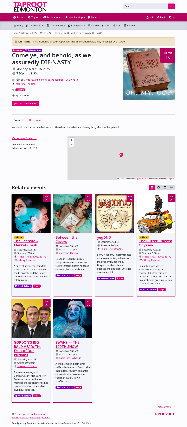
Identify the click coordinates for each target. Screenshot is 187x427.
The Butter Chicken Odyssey (155, 242)
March (43, 33)
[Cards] (152, 187)
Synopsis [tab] (19, 120)
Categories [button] (77, 25)
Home (15, 33)
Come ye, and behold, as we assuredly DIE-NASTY (51, 79)
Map (118, 25)
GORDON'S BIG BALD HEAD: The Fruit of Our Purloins (27, 348)
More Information (27, 103)
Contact (24, 417)
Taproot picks (36, 25)
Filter (107, 25)
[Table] (165, 187)
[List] (171, 187)
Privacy (46, 417)
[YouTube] (163, 414)
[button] (171, 17)
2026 (34, 33)
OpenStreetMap (142, 178)
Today (19, 25)
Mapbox (171, 178)
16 (50, 33)
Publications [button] (53, 17)
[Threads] (173, 414)
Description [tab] (35, 120)
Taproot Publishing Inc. (33, 414)
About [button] (94, 17)
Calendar (25, 33)
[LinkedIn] (159, 414)
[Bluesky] (170, 414)
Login (163, 17)
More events (165, 406)
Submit (131, 25)
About (15, 417)
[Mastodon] (166, 414)
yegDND (104, 237)
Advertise (35, 417)
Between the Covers (67, 239)
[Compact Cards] (158, 187)
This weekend (57, 25)
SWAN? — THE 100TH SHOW (67, 344)
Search (95, 25)
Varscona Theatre (25, 83)
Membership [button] (75, 17)
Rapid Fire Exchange (112, 249)
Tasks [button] (20, 17)
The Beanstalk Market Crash (26, 242)
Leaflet (122, 178)
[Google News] (156, 414)
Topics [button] (35, 17)
